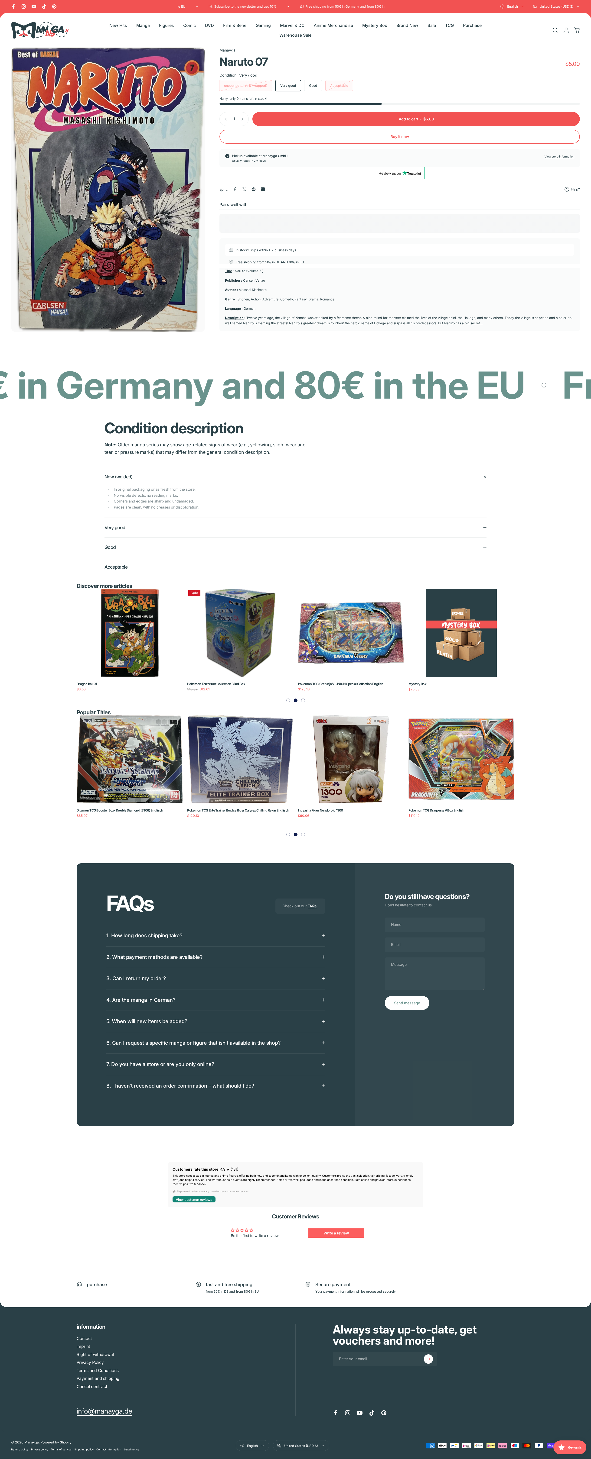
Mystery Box (196, 684)
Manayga (227, 50)
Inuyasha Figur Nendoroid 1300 (99, 810)
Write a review (336, 1233)
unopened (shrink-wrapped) (245, 85)
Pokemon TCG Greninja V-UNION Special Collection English (119, 684)
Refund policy (19, 1449)
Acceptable (339, 85)
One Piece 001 (308, 684)
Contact (84, 1338)
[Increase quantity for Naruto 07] (243, 119)
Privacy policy (39, 1449)
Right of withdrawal (95, 1354)
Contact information (108, 1449)
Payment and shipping (98, 1378)
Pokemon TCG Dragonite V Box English (215, 810)
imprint (83, 1346)
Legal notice (131, 1449)
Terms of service (61, 1449)
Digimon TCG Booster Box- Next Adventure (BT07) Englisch (340, 810)
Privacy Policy (90, 1362)
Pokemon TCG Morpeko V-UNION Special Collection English (451, 684)
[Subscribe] (428, 1359)
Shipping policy (84, 1449)
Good (313, 85)
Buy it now (400, 136)
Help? (575, 189)
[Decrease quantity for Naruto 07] (225, 119)
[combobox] (512, 6)
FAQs (312, 906)
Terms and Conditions (98, 1370)
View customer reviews (194, 1199)
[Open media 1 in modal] (108, 189)
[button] (288, 700)
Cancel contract (92, 1386)
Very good (288, 85)
